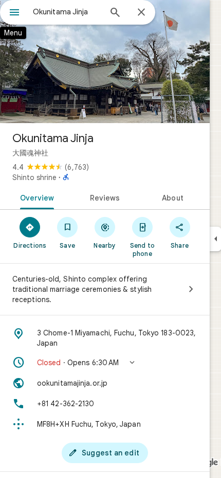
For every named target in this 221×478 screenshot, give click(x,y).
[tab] (35, 197)
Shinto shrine (34, 177)
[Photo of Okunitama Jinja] (105, 61)
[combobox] (67, 12)
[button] (105, 362)
